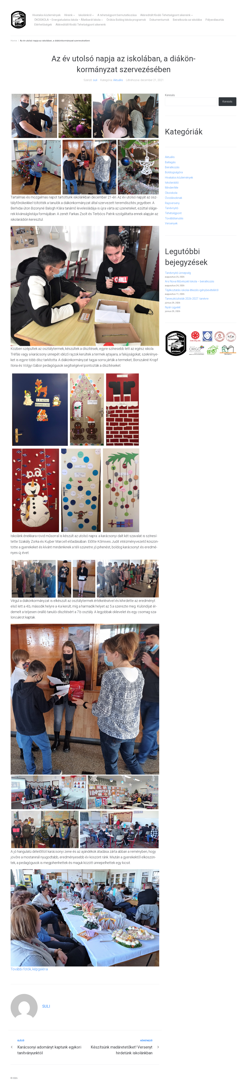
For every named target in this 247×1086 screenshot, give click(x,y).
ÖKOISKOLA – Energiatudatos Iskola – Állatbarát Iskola (67, 19)
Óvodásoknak (173, 197)
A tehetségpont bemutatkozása (117, 15)
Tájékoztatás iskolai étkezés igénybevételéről (191, 290)
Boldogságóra (174, 172)
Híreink (68, 15)
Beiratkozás (172, 167)
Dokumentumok (159, 19)
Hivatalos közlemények (46, 15)
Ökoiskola (171, 192)
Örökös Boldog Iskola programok (126, 19)
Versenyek (171, 223)
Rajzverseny (172, 203)
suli (95, 80)
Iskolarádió (172, 182)
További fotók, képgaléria (29, 969)
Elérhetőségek (43, 24)
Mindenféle (171, 187)
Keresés (170, 95)
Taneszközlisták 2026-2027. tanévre (186, 298)
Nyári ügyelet (172, 307)
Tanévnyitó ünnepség (178, 272)
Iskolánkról (85, 15)
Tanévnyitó (171, 208)
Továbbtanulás (174, 218)
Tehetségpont (173, 213)
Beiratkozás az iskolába (187, 19)
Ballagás (170, 162)
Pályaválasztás (215, 19)
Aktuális (118, 80)
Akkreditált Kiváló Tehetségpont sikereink (165, 15)
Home (14, 40)
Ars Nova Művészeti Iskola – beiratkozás (189, 281)
